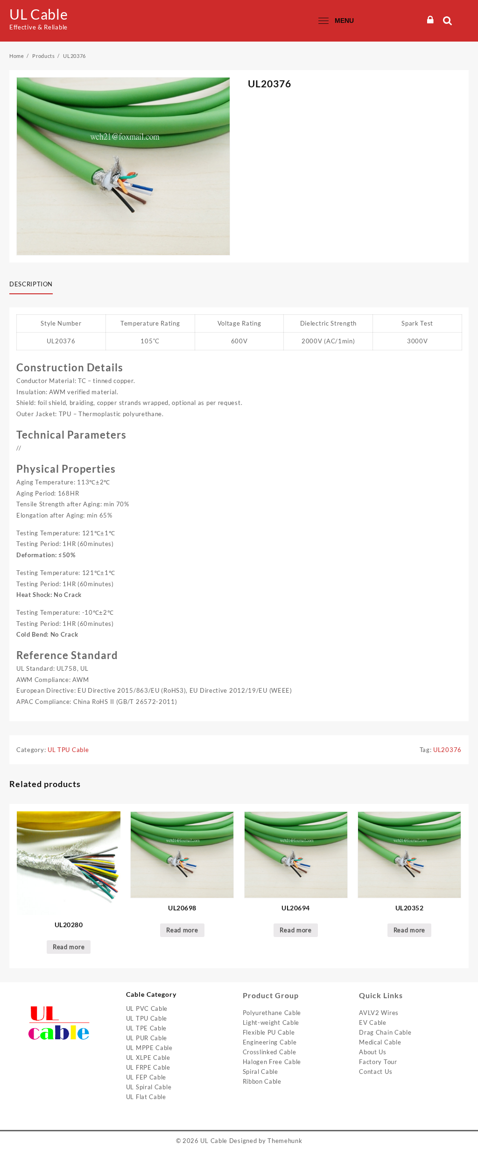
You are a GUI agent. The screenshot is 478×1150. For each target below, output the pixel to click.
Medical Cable (380, 1042)
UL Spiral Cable (149, 1087)
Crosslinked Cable (269, 1052)
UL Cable (38, 14)
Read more (68, 947)
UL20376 (447, 749)
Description (31, 284)
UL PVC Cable (147, 1008)
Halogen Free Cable (272, 1061)
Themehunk (284, 1140)
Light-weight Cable (271, 1022)
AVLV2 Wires (379, 1012)
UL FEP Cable (146, 1077)
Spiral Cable (260, 1071)
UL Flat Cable (146, 1096)
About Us (373, 1052)
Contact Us (375, 1071)
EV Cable (373, 1022)
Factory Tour (378, 1061)
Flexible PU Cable (269, 1032)
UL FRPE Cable (148, 1067)
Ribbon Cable (262, 1081)
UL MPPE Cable (149, 1047)
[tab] (34, 285)
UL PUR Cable (146, 1038)
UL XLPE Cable (148, 1057)
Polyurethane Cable (272, 1012)
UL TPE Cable (146, 1028)
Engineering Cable (270, 1042)
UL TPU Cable (68, 749)
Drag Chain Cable (385, 1032)
